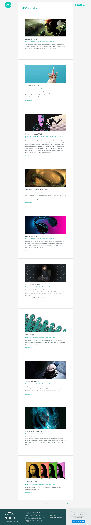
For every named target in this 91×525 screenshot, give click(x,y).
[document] (45, 262)
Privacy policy (78, 517)
